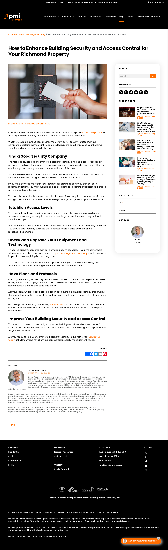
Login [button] (11, 464)
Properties (67, 16)
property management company (69, 253)
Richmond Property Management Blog (26, 34)
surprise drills (56, 304)
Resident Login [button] (61, 456)
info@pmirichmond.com (111, 465)
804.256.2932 (157, 2)
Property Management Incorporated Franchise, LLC (94, 497)
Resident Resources (63, 452)
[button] (121, 92)
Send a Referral (61, 469)
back (13, 425)
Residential (13, 452)
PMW (92, 512)
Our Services (49, 16)
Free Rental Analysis (149, 16)
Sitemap (100, 512)
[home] (13, 17)
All (123, 202)
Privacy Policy (113, 512)
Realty (81, 16)
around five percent (92, 132)
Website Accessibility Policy (118, 521)
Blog (121, 16)
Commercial (14, 460)
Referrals (111, 16)
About (129, 16)
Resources (95, 16)
